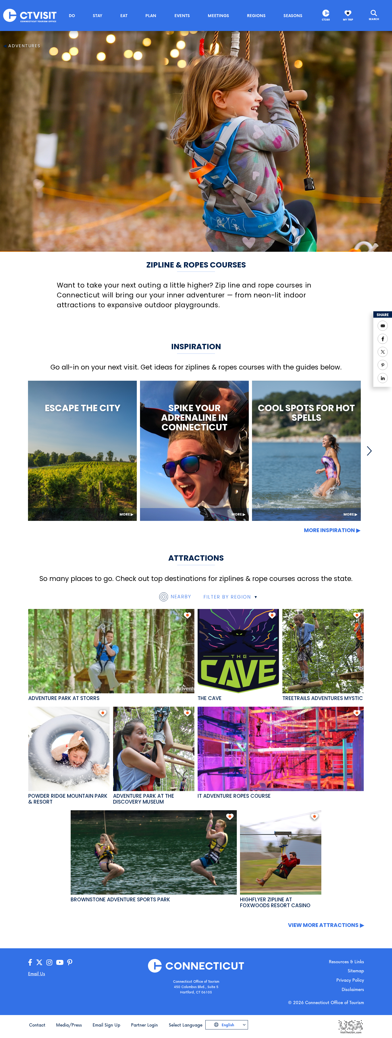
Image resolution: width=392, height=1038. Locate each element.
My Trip (348, 20)
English (227, 1025)
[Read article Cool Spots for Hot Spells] (306, 451)
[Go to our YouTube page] (59, 962)
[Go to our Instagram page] (49, 962)
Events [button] (182, 15)
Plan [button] (150, 15)
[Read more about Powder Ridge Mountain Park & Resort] (69, 749)
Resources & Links (346, 961)
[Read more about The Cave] (238, 651)
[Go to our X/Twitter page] (39, 962)
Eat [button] (123, 15)
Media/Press (69, 1024)
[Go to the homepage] (30, 15)
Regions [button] (256, 15)
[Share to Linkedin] (383, 378)
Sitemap (356, 970)
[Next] (369, 451)
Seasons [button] (292, 15)
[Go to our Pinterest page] (69, 962)
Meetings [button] (218, 15)
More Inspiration (329, 530)
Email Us (36, 973)
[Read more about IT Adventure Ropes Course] (281, 749)
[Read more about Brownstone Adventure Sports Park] (154, 852)
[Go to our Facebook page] (30, 962)
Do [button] (72, 15)
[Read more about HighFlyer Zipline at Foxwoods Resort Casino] (280, 852)
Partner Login (144, 1024)
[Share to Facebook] (383, 339)
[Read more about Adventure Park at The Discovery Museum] (153, 749)
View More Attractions (323, 925)
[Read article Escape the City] (82, 451)
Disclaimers (353, 989)
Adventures (24, 46)
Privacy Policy (350, 980)
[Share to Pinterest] (383, 365)
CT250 (326, 20)
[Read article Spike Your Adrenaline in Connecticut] (194, 451)
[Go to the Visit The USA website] (350, 1026)
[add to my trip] (187, 615)
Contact (37, 1024)
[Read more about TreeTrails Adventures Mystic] (323, 651)
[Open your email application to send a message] (383, 326)
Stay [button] (97, 15)
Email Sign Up (106, 1024)
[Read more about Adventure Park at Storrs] (111, 651)
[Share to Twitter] (383, 352)
